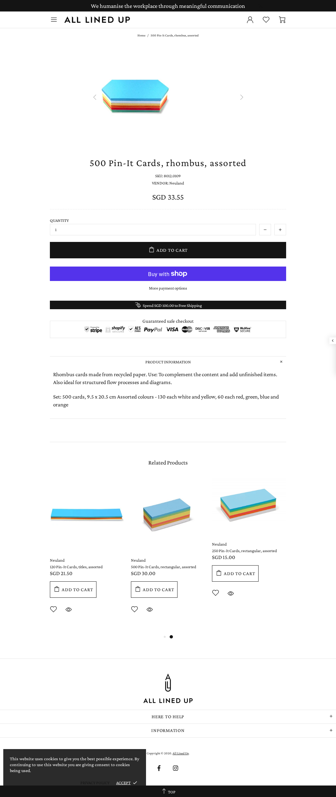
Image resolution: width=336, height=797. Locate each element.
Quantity (59, 220)
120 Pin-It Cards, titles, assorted (76, 566)
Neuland (57, 560)
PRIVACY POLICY (95, 782)
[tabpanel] (87, 555)
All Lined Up (97, 19)
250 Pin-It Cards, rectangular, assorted (244, 550)
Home (141, 35)
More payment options (168, 288)
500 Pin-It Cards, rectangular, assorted (163, 566)
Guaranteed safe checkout (168, 321)
